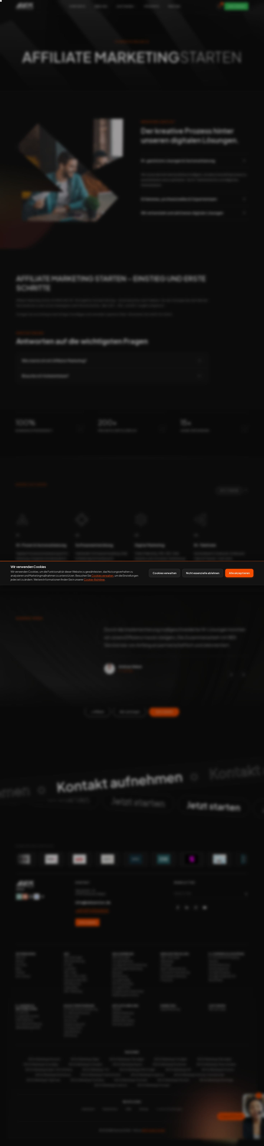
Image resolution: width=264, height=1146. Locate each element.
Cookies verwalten (102, 575)
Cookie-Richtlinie (94, 579)
